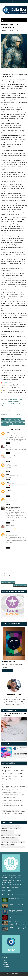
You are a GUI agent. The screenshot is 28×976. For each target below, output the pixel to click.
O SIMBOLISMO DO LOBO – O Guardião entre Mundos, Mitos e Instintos (17, 929)
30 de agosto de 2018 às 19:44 (12, 483)
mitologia (14, 842)
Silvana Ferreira (10, 525)
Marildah (8, 446)
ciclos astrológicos (7, 835)
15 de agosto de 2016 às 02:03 (12, 465)
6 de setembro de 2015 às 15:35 (12, 433)
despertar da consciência (9, 837)
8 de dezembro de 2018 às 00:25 (12, 491)
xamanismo (21, 847)
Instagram (5, 962)
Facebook (17, 415)
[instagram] (15, 1)
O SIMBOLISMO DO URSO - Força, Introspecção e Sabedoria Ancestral (16, 906)
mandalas (16, 840)
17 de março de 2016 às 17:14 (11, 457)
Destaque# (21, 420)
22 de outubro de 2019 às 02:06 (12, 526)
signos (3, 844)
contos (18, 835)
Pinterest (25, 415)
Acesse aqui (7, 383)
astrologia (17, 828)
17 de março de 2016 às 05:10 (12, 447)
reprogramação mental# (19, 423)
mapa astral (5, 842)
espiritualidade (6, 840)
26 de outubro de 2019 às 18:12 (12, 535)
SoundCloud (6, 966)
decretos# (15, 420)
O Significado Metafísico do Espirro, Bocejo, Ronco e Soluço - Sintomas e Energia (17, 923)
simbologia (10, 844)
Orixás (17, 825)
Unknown (8, 432)
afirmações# (8, 419)
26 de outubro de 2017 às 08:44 (12, 475)
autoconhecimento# (6, 420)
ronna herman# (5, 425)
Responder (8, 443)
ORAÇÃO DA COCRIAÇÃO (16, 898)
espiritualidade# (5, 422)
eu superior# (13, 422)
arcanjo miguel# (16, 419)
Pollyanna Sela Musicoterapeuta (15, 456)
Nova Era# (9, 423)
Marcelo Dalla (3, 758)
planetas (21, 842)
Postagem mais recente (8, 582)
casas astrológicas (7, 833)
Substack (5, 964)
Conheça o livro (7, 670)
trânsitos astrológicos (8, 847)
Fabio (7, 474)
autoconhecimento (7, 830)
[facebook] (12, 1)
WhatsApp (10, 415)
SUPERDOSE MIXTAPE (10, 758)
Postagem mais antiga (20, 585)
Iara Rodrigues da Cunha (13, 507)
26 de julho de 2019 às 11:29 (11, 508)
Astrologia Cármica (7, 825)
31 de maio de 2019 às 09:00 (11, 500)
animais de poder (6, 828)
